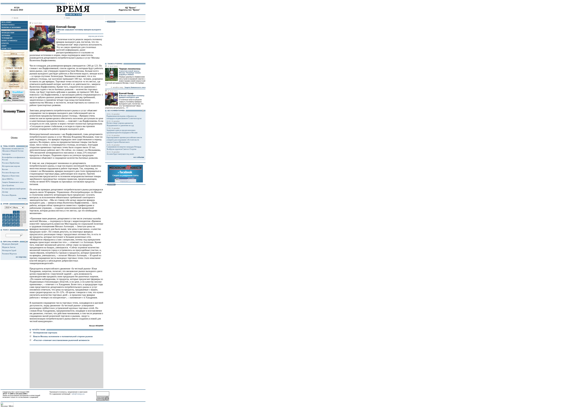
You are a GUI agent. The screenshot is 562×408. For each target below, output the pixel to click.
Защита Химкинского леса (12, 182)
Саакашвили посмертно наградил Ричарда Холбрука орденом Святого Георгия (124, 148)
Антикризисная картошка (45, 333)
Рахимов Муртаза (9, 254)
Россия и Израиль (9, 195)
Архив (16, 18)
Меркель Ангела (8, 247)
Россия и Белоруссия (10, 172)
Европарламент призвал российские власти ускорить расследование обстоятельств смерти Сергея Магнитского (124, 139)
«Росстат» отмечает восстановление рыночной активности (61, 340)
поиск (68, 18)
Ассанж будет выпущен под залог (120, 154)
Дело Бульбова (8, 185)
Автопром (6, 154)
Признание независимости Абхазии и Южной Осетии (13, 149)
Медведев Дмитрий (10, 244)
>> (106, 85)
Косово (5, 169)
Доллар (5, 192)
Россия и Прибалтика (10, 163)
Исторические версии (11, 166)
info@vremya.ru (78, 394)
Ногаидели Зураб (9, 250)
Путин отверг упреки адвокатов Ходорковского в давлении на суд (120, 124)
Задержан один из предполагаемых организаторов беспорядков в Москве (122, 131)
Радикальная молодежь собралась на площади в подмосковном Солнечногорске (124, 117)
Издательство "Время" (129, 10)
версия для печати (95, 36)
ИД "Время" (130, 8)
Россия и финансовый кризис (14, 189)
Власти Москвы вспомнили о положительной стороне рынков (63, 336)
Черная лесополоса (129, 69)
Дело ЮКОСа (7, 179)
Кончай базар (126, 93)
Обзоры (14, 137)
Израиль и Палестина (10, 176)
